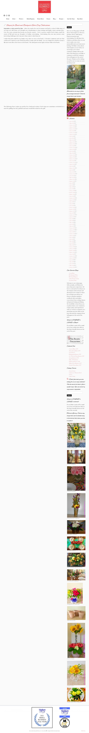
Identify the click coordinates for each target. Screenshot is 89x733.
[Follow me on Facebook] (5, 15)
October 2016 (71, 232)
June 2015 (71, 260)
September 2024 (72, 132)
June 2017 (71, 220)
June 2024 (71, 136)
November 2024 (72, 129)
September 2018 (72, 198)
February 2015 (72, 267)
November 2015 (72, 252)
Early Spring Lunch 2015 (74, 351)
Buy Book (79, 19)
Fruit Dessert (72, 352)
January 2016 (71, 248)
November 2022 (72, 159)
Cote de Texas (71, 273)
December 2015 (72, 250)
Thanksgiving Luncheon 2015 (75, 354)
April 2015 (71, 263)
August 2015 (71, 258)
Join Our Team (71, 19)
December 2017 (71, 209)
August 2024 (72, 134)
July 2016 (71, 237)
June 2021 (71, 170)
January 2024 (72, 142)
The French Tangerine (73, 277)
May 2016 (71, 241)
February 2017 (72, 228)
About (14, 19)
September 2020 (72, 174)
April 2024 (71, 138)
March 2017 (71, 226)
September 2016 (72, 233)
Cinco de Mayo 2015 (73, 349)
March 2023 (71, 153)
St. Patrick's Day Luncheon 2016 (76, 356)
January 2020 (72, 179)
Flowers (21, 19)
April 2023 (71, 151)
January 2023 (72, 157)
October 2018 (71, 196)
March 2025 (71, 123)
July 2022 (71, 166)
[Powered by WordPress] (46, 730)
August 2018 (71, 200)
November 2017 (72, 211)
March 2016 (71, 245)
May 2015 (71, 261)
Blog (54, 19)
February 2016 (72, 246)
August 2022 (72, 164)
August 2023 (72, 149)
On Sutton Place (72, 280)
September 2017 (72, 215)
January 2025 (72, 127)
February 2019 (72, 190)
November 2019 (72, 181)
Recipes (61, 19)
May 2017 (71, 222)
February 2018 (72, 207)
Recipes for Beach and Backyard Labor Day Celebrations (28, 25)
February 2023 (72, 155)
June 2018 (71, 203)
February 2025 (72, 125)
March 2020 (71, 177)
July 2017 (71, 218)
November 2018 (72, 194)
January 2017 (71, 230)
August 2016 (71, 235)
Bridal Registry (30, 19)
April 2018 (71, 205)
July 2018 (71, 202)
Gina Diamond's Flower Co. (36, 730)
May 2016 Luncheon (73, 360)
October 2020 (71, 172)
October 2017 (71, 213)
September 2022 (72, 162)
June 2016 (71, 239)
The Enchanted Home (73, 275)
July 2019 (71, 183)
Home (7, 19)
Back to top (83, 730)
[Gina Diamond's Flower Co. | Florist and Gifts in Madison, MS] (44, 7)
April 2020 (71, 175)
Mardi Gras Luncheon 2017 (75, 363)
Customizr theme (57, 730)
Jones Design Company (74, 278)
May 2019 (71, 187)
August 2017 (71, 217)
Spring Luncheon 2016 (74, 358)
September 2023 (72, 147)
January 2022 (72, 168)
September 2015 (72, 256)
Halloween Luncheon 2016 (74, 361)
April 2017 (71, 224)
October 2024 (71, 130)
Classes (48, 19)
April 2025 (71, 121)
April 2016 (71, 243)
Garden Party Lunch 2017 (75, 365)
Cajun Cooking (72, 376)
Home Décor (40, 19)
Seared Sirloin (72, 371)
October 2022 (71, 160)
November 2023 (72, 144)
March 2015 (71, 265)
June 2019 (71, 185)
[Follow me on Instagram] (7, 15)
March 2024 (71, 140)
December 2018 (72, 192)
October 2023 (71, 145)
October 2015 (71, 254)
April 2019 (71, 188)
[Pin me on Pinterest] (9, 15)
